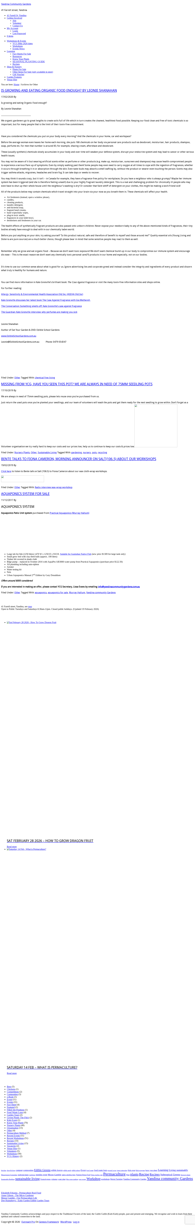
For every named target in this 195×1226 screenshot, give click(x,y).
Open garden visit (97, 1175)
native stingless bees (69, 1175)
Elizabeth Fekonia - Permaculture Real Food (21, 1193)
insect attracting (122, 1170)
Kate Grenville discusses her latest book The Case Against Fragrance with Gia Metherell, (46, 300)
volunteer (54, 1179)
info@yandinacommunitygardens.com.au (119, 586)
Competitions (13, 1092)
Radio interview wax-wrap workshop (53, 487)
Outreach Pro (28, 1222)
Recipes (10, 1141)
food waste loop (100, 1170)
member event (41, 1175)
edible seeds (67, 1170)
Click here (6, 471)
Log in (76, 1222)
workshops (105, 1179)
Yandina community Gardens (101, 592)
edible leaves (57, 1170)
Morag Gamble (54, 1174)
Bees (9, 1086)
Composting (12, 1094)
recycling (102, 452)
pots (94, 452)
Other (17, 377)
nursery (87, 452)
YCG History (13, 1156)
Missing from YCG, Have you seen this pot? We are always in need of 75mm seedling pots (76, 384)
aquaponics (41, 592)
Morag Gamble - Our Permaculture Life (19, 1198)
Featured (11, 1107)
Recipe (144, 1174)
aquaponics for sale (58, 592)
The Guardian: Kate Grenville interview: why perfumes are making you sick (39, 312)
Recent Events (13, 1135)
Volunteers (11, 1151)
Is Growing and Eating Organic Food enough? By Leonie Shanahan (59, 90)
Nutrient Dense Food (83, 1175)
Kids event (131, 1170)
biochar (3, 1170)
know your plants (151, 1170)
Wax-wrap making (72, 1179)
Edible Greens (42, 1170)
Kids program (140, 1170)
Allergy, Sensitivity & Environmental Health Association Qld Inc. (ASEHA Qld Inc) (42, 294)
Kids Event (12, 1120)
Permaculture (114, 1174)
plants (134, 1174)
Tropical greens (45, 1179)
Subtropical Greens (170, 1174)
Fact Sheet (11, 1104)
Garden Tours (13, 1115)
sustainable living (27, 1179)
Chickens (11, 1089)
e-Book (10, 1097)
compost (19, 1170)
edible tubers (76, 1170)
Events (10, 1102)
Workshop (93, 1179)
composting (28, 1170)
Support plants (185, 1175)
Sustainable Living (47, 452)
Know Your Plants (15, 1122)
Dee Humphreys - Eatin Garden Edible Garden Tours (25, 1200)
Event (9, 1099)
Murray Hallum (77, 592)
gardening (76, 452)
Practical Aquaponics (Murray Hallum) (69, 513)
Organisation (12, 1128)
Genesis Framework (49, 1222)
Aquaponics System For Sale (25, 494)
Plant (128, 1175)
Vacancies (11, 1146)
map (30, 606)
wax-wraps (82, 1179)
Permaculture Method (16, 1133)
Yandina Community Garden (134, 1179)
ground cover (111, 1170)
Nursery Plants (22, 452)
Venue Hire (12, 1148)
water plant (62, 1179)
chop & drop (11, 1170)
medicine (32, 1175)
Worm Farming (116, 1179)
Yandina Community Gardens (16, 4)
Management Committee (9, 1175)
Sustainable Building (8, 1179)
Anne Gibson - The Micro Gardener (17, 1195)
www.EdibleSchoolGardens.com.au (18, 336)
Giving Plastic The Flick (18, 1117)
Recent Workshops (15, 1138)
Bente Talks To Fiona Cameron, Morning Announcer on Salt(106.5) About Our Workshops (78, 459)
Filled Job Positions (15, 1110)
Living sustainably (178, 1170)
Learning (163, 1170)
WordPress (66, 1222)
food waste (90, 1170)
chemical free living (45, 377)
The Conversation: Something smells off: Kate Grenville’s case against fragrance (41, 306)
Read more (12, 846)
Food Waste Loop (15, 1112)
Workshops (12, 1153)
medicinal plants (23, 1175)
